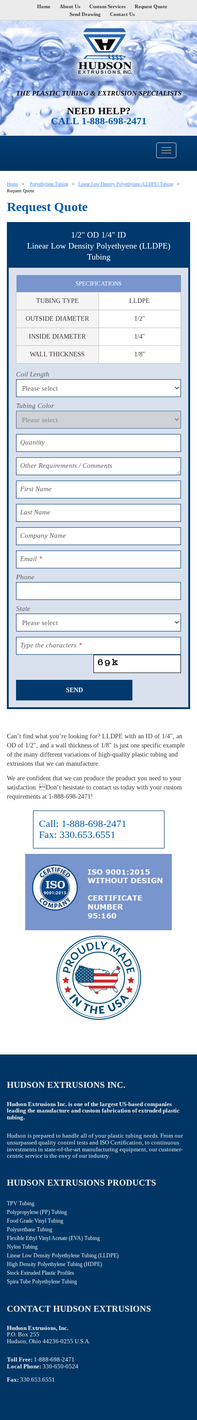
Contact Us (122, 14)
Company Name (43, 535)
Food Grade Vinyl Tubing (35, 1221)
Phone (25, 577)
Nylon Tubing (22, 1247)
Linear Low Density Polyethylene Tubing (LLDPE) (63, 1255)
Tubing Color (35, 406)
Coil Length (32, 374)
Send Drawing (85, 14)
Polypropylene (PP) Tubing (37, 1212)
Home (43, 6)
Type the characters (51, 645)
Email (31, 558)
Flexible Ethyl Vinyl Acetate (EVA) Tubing (53, 1238)
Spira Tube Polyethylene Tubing (42, 1281)
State (23, 608)
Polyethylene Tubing (49, 183)
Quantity (32, 442)
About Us (70, 6)
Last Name (35, 512)
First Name (36, 489)
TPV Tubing (20, 1203)
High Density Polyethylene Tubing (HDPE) (54, 1264)
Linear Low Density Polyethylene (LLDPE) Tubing (125, 183)
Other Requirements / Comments (66, 465)
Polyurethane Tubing (29, 1229)
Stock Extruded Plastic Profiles (40, 1273)
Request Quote (151, 6)
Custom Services (107, 6)
